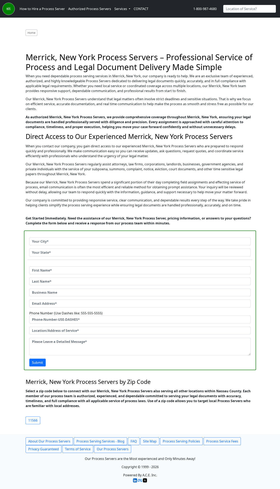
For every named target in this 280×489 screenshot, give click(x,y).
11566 (33, 420)
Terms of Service (78, 449)
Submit (37, 362)
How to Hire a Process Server (42, 9)
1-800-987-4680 (205, 9)
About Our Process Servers (49, 441)
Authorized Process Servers (89, 9)
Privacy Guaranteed (43, 449)
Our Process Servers (113, 449)
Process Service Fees (222, 441)
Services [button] (121, 9)
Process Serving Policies (181, 441)
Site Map (150, 441)
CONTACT (141, 9)
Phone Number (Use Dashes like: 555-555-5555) (65, 313)
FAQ (134, 441)
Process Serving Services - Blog (100, 441)
